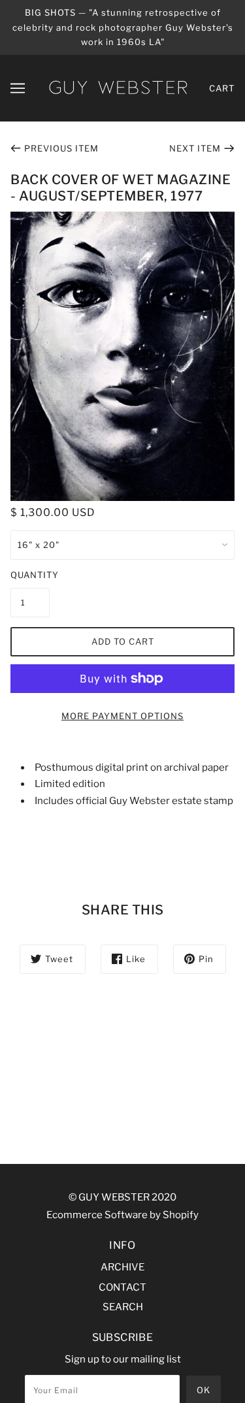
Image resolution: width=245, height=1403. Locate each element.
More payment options (122, 716)
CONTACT (122, 1287)
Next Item (195, 148)
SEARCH (123, 1307)
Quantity (30, 575)
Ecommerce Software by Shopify (122, 1215)
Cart (222, 88)
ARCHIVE (122, 1267)
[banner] (118, 87)
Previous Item (61, 148)
